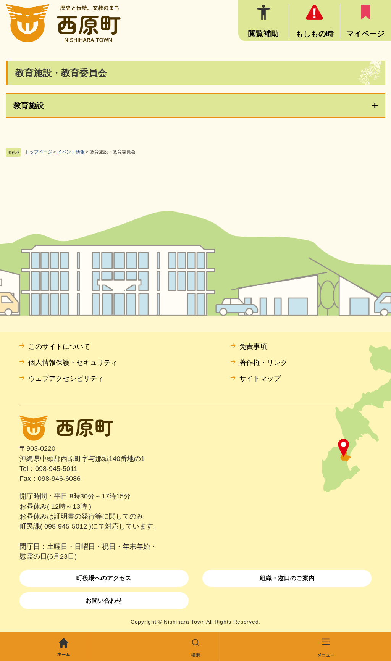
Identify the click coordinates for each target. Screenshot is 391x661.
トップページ (38, 152)
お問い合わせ (104, 600)
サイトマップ (260, 378)
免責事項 (253, 346)
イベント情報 (71, 152)
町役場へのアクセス (103, 578)
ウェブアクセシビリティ (66, 378)
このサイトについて (59, 346)
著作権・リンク (263, 362)
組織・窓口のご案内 (287, 578)
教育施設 (28, 105)
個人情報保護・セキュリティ (73, 362)
